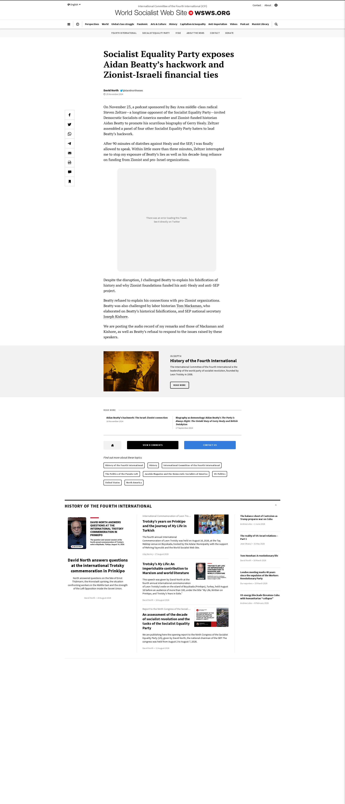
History (153, 465)
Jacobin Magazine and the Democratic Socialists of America (176, 474)
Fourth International (124, 33)
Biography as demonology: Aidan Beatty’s (207, 421)
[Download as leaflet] (69, 162)
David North (111, 90)
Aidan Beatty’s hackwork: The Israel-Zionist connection (137, 417)
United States (112, 482)
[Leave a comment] (69, 172)
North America (134, 482)
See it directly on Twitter (167, 221)
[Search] (276, 25)
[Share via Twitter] (69, 124)
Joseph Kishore (116, 316)
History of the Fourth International (124, 465)
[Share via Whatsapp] (69, 134)
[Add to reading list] (69, 181)
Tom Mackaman (188, 305)
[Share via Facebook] (69, 115)
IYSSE (178, 33)
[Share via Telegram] (69, 143)
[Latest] (77, 25)
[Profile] (276, 5)
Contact (257, 5)
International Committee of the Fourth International (192, 465)
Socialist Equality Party (156, 33)
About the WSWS (195, 33)
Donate (229, 33)
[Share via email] (69, 153)
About (267, 5)
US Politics (220, 474)
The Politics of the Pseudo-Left (121, 474)
